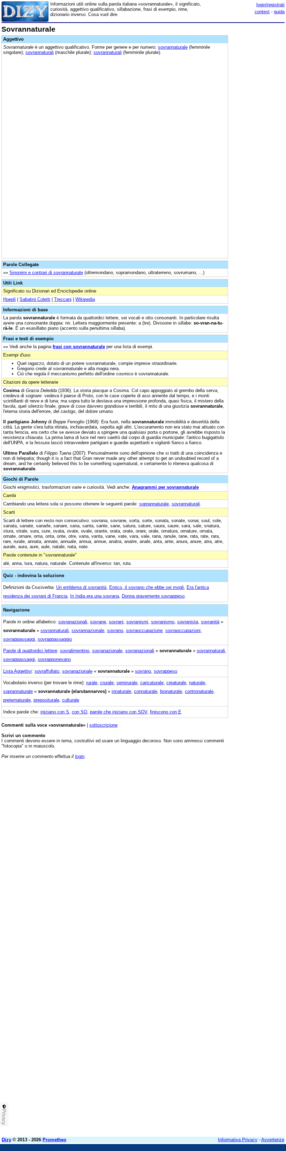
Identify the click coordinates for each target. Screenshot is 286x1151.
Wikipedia (85, 299)
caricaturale (152, 682)
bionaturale (171, 691)
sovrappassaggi (19, 639)
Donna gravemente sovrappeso (153, 596)
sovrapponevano (54, 659)
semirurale (126, 682)
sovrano (115, 630)
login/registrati (270, 4)
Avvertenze (272, 1139)
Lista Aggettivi (17, 671)
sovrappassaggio (55, 639)
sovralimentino (74, 650)
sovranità (210, 621)
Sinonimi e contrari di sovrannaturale (46, 272)
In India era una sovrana (94, 596)
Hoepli (9, 299)
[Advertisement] (232, 807)
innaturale (121, 691)
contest (262, 11)
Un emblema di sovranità (81, 587)
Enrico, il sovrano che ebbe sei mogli (146, 587)
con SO (79, 711)
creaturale (176, 682)
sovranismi (137, 621)
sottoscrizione (103, 725)
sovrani (116, 621)
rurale (91, 682)
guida (279, 11)
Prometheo (54, 1139)
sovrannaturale (173, 47)
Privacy (4, 1117)
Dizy (6, 1139)
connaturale (145, 691)
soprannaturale (154, 503)
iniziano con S (54, 711)
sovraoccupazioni (183, 630)
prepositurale (46, 700)
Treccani (63, 299)
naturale (197, 682)
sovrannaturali (39, 52)
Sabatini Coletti (35, 299)
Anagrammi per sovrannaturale (165, 487)
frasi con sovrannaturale (79, 346)
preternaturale (17, 700)
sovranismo (162, 621)
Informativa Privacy (237, 1139)
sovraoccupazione (144, 630)
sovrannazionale (88, 630)
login (79, 756)
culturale (70, 700)
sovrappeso (165, 671)
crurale (107, 682)
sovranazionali (72, 621)
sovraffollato (47, 671)
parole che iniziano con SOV (118, 711)
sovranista (187, 621)
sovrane (98, 621)
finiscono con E (165, 711)
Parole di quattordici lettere (30, 650)
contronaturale (199, 691)
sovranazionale (107, 650)
